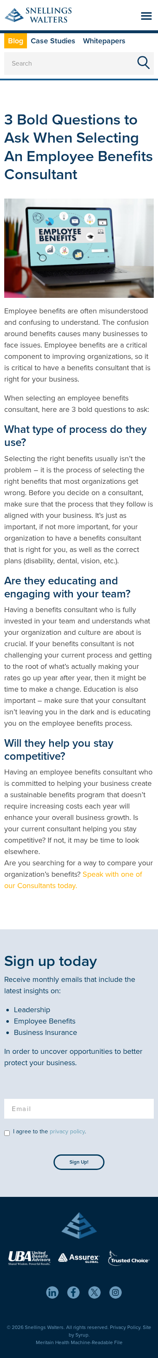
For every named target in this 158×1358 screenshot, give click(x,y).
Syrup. (82, 1335)
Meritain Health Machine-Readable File (79, 1342)
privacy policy (67, 1131)
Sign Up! (79, 1162)
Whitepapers (104, 40)
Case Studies (53, 40)
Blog (15, 40)
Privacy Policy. (126, 1327)
